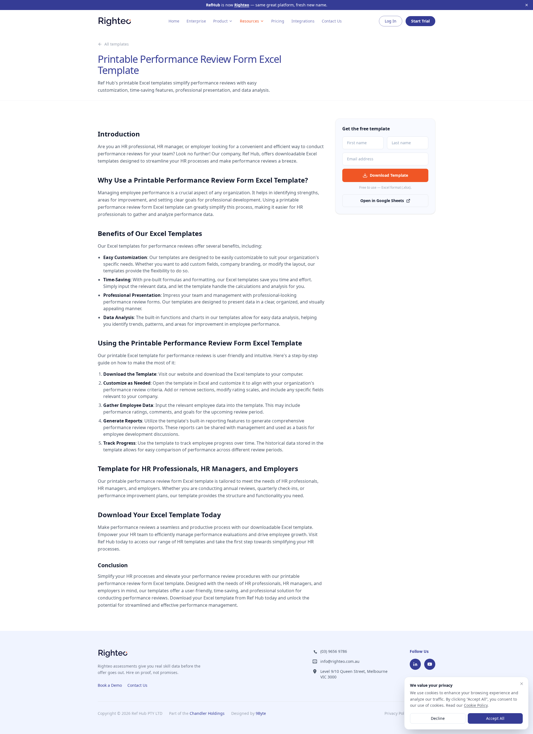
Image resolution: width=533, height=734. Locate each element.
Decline (438, 718)
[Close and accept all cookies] (521, 683)
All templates (116, 44)
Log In (390, 21)
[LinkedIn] (415, 664)
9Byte (261, 713)
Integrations (303, 21)
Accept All (495, 718)
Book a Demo (110, 685)
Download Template (389, 175)
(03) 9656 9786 (333, 651)
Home (174, 21)
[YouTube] (429, 664)
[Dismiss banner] (527, 5)
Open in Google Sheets (382, 200)
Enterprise (196, 21)
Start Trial (420, 21)
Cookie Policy (475, 705)
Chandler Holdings (207, 713)
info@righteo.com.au (339, 661)
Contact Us (332, 21)
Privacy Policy (396, 713)
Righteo (241, 5)
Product (220, 21)
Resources (249, 21)
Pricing (277, 21)
